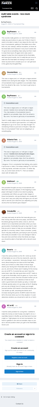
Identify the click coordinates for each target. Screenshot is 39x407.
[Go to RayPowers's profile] (4, 33)
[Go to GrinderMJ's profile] (4, 212)
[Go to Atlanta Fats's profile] (4, 140)
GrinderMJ (11, 211)
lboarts (10, 250)
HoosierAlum (12, 72)
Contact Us (19, 404)
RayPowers (7, 22)
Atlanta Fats (12, 139)
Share (20, 384)
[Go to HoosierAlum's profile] (4, 73)
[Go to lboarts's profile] (4, 251)
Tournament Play (18, 24)
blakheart (11, 181)
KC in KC (10, 305)
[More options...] (35, 32)
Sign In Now (19, 371)
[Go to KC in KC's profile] (4, 306)
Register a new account (19, 357)
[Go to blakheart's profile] (4, 182)
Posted (14, 33)
